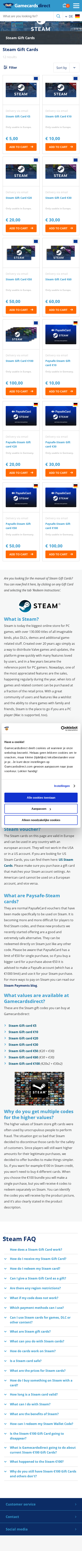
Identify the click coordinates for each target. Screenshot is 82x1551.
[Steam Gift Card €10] (61, 114)
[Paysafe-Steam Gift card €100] (61, 522)
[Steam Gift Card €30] (61, 196)
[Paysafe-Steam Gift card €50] (21, 522)
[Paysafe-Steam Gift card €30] (61, 440)
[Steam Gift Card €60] (61, 277)
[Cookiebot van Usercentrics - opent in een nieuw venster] (61, 728)
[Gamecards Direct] (27, 6)
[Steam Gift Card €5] (21, 114)
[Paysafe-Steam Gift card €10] (61, 359)
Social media (17, 1529)
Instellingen (62, 785)
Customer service (21, 1504)
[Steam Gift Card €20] (21, 196)
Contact (12, 1516)
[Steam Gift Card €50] (21, 277)
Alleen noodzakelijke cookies (41, 820)
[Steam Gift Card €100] (21, 359)
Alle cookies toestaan (41, 797)
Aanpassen (38, 808)
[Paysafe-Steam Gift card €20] (21, 440)
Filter (12, 67)
